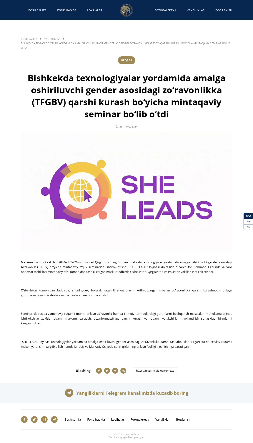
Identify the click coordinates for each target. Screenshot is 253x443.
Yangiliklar (196, 10)
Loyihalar (94, 10)
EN (248, 227)
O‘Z (248, 216)
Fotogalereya (165, 10)
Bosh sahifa (37, 10)
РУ (248, 221)
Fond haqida (66, 10)
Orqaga (126, 60)
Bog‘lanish (223, 10)
